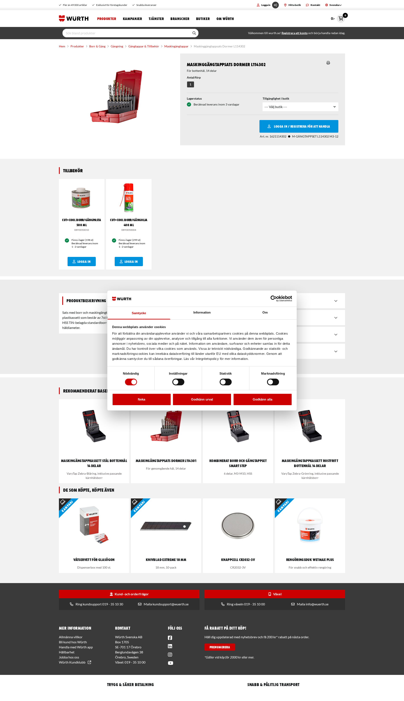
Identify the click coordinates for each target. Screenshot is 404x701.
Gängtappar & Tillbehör (143, 46)
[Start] (74, 18)
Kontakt (315, 5)
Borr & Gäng (97, 46)
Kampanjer (132, 18)
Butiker (203, 18)
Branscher (179, 18)
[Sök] (194, 33)
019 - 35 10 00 (135, 662)
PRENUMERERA (220, 647)
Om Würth (225, 18)
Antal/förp (194, 77)
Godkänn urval (202, 399)
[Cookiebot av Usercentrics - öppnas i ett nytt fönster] (273, 298)
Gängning (117, 46)
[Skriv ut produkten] (328, 62)
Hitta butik (294, 5)
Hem (62, 46)
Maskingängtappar (176, 46)
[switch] (178, 382)
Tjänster (156, 18)
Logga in (265, 5)
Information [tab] (202, 312)
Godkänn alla (262, 399)
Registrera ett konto (295, 33)
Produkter (106, 18)
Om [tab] (265, 312)
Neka (141, 399)
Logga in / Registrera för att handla (302, 126)
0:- (338, 17)
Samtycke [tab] (139, 313)
